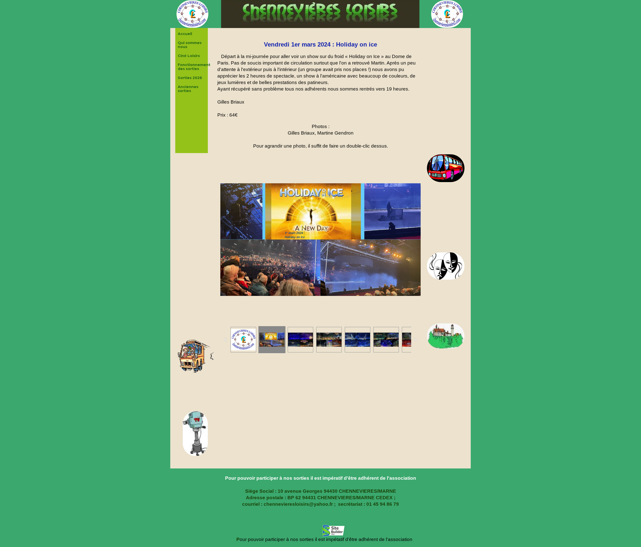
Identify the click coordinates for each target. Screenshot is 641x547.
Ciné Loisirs (189, 56)
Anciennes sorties (188, 89)
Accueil (185, 34)
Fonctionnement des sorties (192, 67)
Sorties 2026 (190, 78)
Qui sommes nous (190, 45)
